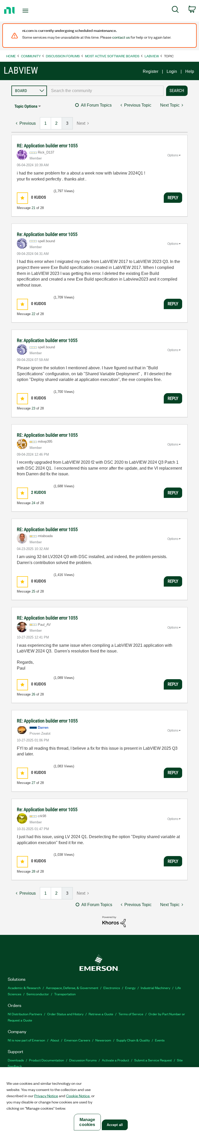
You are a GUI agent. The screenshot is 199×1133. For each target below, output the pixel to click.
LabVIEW (152, 55)
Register (150, 71)
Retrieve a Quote (101, 1013)
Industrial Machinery (155, 987)
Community (31, 55)
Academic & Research (24, 987)
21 (33, 208)
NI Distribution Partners (25, 1013)
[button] (22, 198)
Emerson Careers (77, 1040)
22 (33, 314)
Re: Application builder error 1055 (47, 234)
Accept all (115, 1125)
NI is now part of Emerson (26, 1040)
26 (33, 694)
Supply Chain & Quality (133, 1040)
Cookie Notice (78, 1095)
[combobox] (105, 91)
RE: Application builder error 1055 (47, 145)
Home (11, 55)
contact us (121, 37)
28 (33, 871)
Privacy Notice (46, 1095)
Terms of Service (130, 1013)
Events (160, 1040)
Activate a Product (115, 1060)
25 (33, 591)
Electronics (111, 987)
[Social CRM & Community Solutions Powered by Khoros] (114, 921)
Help (189, 71)
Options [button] (172, 155)
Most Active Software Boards (112, 55)
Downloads (16, 1060)
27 (33, 783)
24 (33, 503)
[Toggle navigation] (31, 10)
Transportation (65, 993)
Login (172, 71)
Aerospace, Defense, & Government (72, 987)
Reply (173, 197)
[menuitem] (175, 10)
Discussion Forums (63, 55)
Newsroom (103, 1040)
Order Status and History (65, 1013)
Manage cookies (87, 1122)
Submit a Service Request (153, 1060)
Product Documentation (46, 1060)
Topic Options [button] (26, 106)
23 (33, 408)
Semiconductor (37, 993)
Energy (130, 987)
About (54, 1040)
